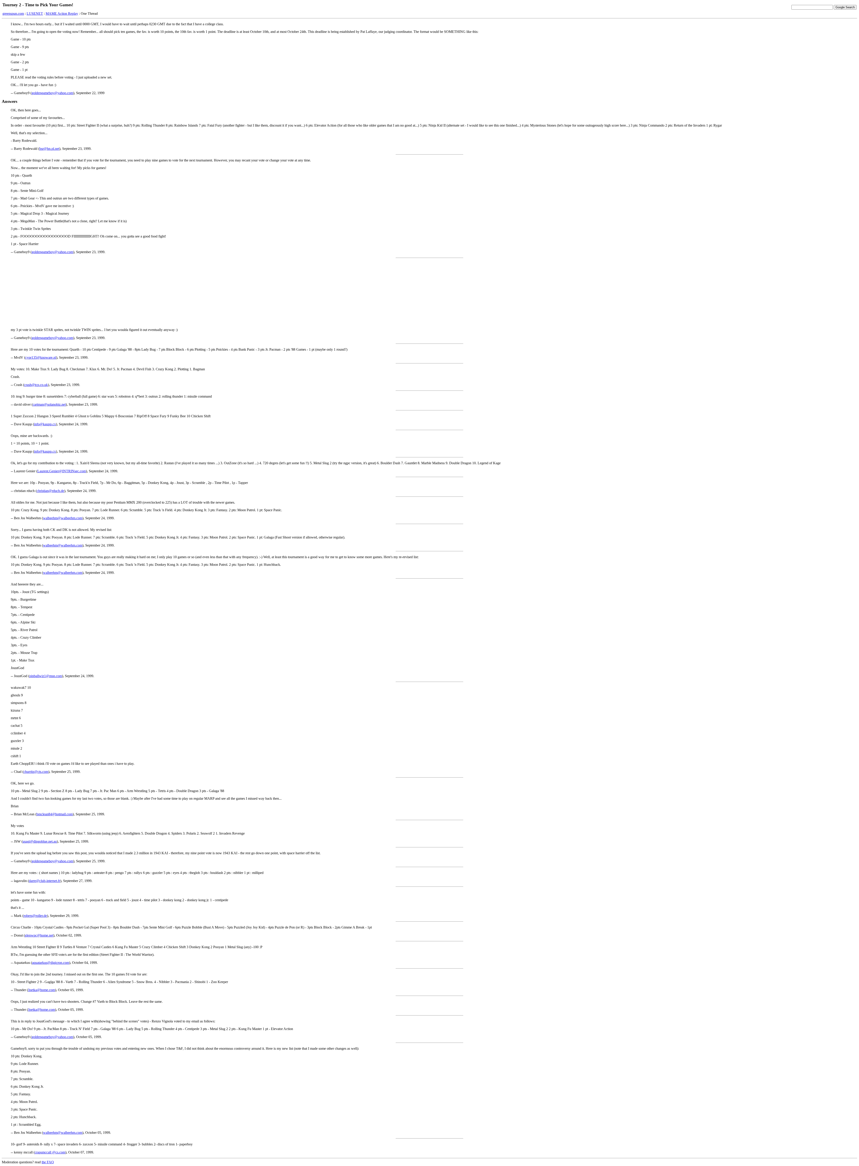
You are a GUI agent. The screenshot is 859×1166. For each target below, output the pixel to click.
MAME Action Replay (62, 13)
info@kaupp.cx (45, 424)
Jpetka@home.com (41, 990)
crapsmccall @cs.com (50, 1152)
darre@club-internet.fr (44, 881)
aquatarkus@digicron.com (50, 963)
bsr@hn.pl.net (49, 149)
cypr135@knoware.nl (40, 357)
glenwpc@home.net (39, 935)
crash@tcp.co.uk (36, 385)
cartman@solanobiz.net (49, 404)
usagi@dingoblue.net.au (40, 841)
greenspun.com (13, 13)
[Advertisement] (429, 293)
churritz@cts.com (35, 772)
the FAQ (48, 1162)
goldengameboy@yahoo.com (52, 93)
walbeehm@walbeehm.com (62, 518)
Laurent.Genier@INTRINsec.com (61, 471)
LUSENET (35, 13)
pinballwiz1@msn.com (45, 676)
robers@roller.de (35, 916)
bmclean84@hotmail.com (54, 814)
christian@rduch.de (50, 491)
